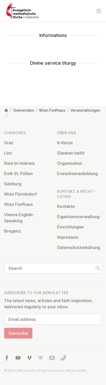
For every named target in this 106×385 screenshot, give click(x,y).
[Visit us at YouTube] (18, 357)
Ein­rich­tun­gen (70, 226)
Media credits (76, 370)
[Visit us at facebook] (6, 357)
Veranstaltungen (85, 110)
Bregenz (12, 231)
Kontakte (66, 206)
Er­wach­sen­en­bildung (77, 173)
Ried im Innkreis (19, 163)
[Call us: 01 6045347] (63, 357)
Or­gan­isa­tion (69, 163)
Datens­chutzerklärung (78, 247)
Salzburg (12, 183)
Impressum (67, 237)
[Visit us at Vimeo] (29, 357)
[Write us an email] (52, 357)
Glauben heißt (70, 153)
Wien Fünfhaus (52, 110)
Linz (8, 153)
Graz (8, 142)
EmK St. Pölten (18, 173)
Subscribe (18, 333)
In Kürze (65, 142)
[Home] (6, 110)
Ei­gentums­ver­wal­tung (78, 216)
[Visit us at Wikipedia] (40, 357)
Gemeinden (23, 110)
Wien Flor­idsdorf (20, 194)
